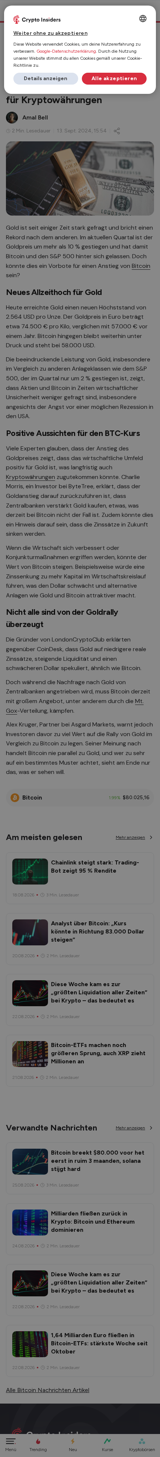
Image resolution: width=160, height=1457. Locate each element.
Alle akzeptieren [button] (114, 78)
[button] (45, 79)
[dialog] (80, 50)
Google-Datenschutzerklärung (66, 51)
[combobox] (143, 18)
